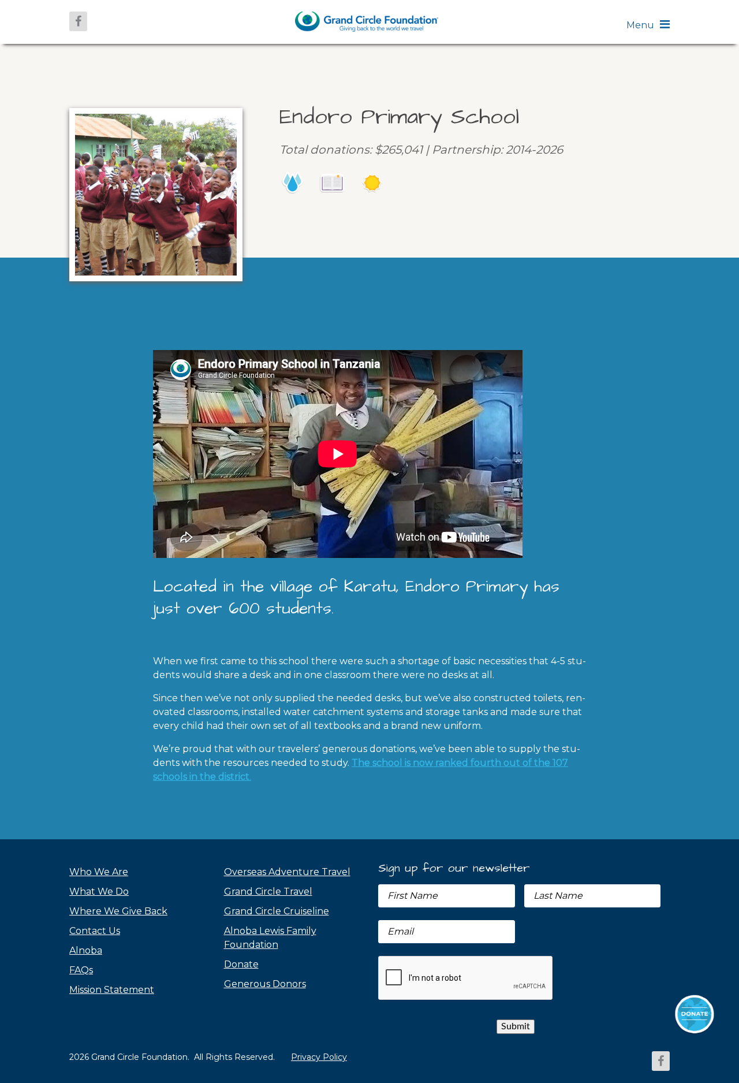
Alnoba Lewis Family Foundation (270, 937)
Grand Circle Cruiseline (276, 911)
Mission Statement (111, 989)
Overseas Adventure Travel (287, 871)
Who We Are (98, 871)
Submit (515, 1026)
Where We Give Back (118, 911)
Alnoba (85, 950)
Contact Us (94, 930)
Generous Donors (265, 983)
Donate (241, 964)
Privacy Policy (319, 1057)
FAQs (81, 970)
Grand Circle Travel (268, 891)
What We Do (99, 891)
